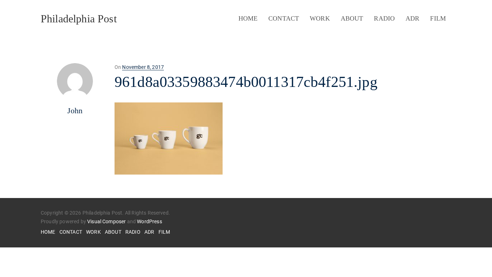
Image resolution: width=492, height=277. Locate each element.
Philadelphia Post (79, 19)
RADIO (384, 18)
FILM (438, 18)
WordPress (149, 221)
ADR (412, 18)
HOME (248, 18)
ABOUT (352, 18)
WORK (320, 18)
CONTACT (283, 18)
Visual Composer (106, 221)
